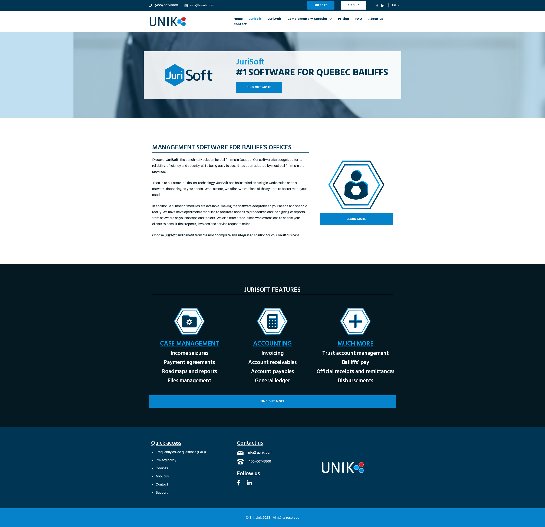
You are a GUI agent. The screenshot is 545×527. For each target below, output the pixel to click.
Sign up (353, 5)
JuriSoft (255, 19)
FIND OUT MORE (259, 87)
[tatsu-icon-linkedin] (382, 5)
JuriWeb (274, 19)
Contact (240, 24)
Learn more (356, 219)
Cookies (162, 468)
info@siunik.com (202, 5)
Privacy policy (166, 460)
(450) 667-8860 (166, 5)
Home (238, 19)
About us (375, 19)
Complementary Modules (307, 19)
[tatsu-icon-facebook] (377, 5)
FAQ (358, 19)
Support (320, 5)
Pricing (343, 19)
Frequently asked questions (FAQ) (181, 452)
